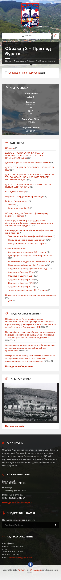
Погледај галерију (14, 426)
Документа (19, 61)
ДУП (10, 301)
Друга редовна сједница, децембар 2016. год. (30, 255)
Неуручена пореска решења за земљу (26, 240)
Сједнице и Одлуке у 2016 (21, 279)
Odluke (11, 204)
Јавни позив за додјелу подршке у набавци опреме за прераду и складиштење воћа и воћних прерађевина (30, 348)
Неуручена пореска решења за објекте (27, 243)
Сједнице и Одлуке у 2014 (21, 272)
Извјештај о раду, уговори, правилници (24, 196)
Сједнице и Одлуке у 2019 (21, 286)
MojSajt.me (22, 570)
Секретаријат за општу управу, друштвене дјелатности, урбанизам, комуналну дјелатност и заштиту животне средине (29, 223)
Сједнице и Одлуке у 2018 (21, 283)
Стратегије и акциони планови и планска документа (30, 295)
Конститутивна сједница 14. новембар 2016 (29, 261)
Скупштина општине (15, 248)
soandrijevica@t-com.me (20, 557)
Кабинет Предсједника (16, 201)
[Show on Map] (56, 36)
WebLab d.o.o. (36, 570)
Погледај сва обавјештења (19, 366)
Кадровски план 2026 (18, 208)
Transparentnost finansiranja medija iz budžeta (30, 236)
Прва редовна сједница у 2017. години (27, 265)
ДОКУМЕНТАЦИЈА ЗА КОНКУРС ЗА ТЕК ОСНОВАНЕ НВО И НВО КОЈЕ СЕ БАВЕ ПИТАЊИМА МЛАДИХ (24, 155)
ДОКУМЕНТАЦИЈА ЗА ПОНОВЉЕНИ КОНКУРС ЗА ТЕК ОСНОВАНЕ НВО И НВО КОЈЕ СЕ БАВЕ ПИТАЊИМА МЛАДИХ (29, 177)
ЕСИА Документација (15, 191)
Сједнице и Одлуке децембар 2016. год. (27, 268)
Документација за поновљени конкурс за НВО (27, 162)
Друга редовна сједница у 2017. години (27, 252)
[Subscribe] (56, 525)
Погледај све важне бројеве (17, 502)
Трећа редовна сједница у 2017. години (27, 290)
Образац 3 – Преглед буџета (24, 72)
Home (8, 61)
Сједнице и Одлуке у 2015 (21, 276)
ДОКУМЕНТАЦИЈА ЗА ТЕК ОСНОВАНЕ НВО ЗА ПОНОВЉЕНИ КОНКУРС (28, 185)
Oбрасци (9, 148)
